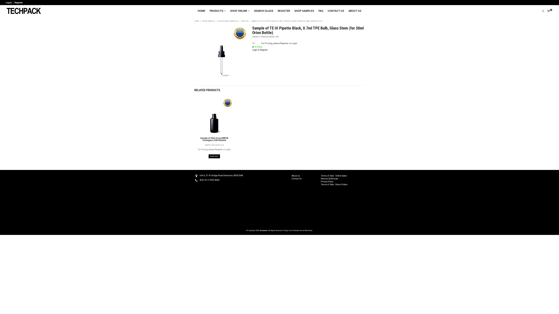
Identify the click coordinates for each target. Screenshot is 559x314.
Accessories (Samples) (228, 21)
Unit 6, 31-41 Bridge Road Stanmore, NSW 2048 (221, 175)
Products (216, 10)
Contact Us (336, 10)
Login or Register (260, 50)
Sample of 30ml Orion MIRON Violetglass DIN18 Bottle (214, 139)
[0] (548, 11)
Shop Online (238, 10)
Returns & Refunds (329, 178)
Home (201, 10)
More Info (214, 156)
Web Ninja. (309, 230)
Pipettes (245, 21)
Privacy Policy (327, 181)
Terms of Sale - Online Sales (333, 176)
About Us (355, 10)
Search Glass (263, 10)
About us (296, 176)
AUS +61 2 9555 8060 (210, 180)
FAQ (321, 10)
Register (19, 3)
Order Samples (208, 21)
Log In (9, 3)
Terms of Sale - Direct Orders (333, 184)
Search (543, 10)
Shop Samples (304, 10)
